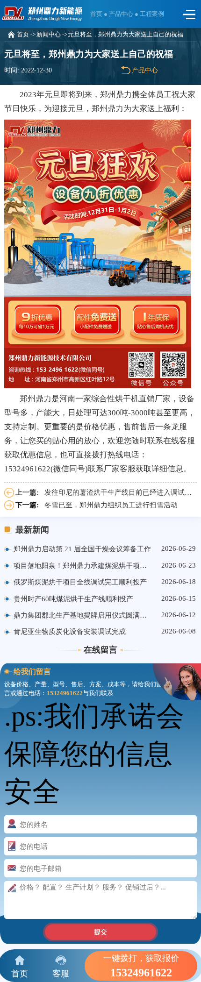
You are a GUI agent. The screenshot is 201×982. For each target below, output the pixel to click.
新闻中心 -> (51, 34)
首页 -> (26, 34)
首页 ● (99, 13)
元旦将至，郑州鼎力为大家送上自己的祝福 (125, 34)
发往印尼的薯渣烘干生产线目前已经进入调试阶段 (120, 492)
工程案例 (152, 13)
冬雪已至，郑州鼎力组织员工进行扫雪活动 (111, 505)
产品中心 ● (124, 13)
